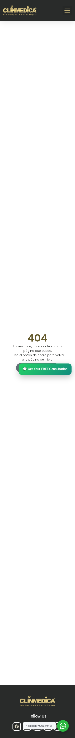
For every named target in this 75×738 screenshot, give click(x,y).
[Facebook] (16, 726)
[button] (67, 10)
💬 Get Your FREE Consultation (45, 369)
